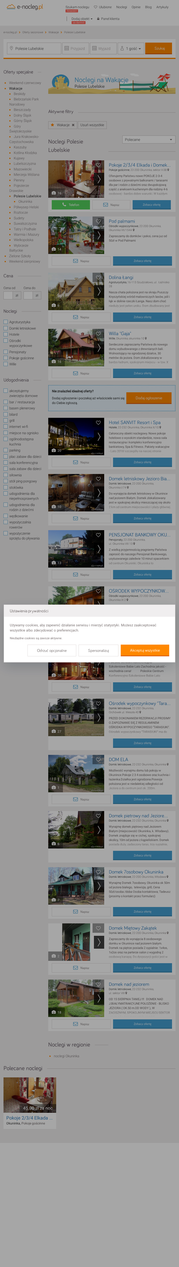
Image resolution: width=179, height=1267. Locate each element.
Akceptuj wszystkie (145, 650)
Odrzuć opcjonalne (52, 651)
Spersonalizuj (98, 651)
